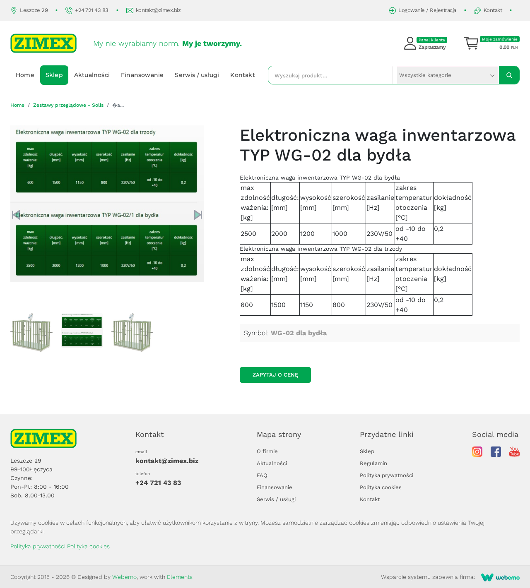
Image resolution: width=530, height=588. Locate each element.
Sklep (54, 75)
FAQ (262, 475)
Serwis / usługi (197, 75)
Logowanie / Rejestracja (427, 10)
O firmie (267, 451)
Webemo (124, 577)
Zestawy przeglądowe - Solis (68, 105)
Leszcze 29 (34, 10)
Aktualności (92, 75)
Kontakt (493, 10)
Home (25, 75)
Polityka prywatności (386, 475)
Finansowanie (142, 75)
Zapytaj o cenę (275, 375)
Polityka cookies (381, 487)
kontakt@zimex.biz (158, 10)
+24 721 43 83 (91, 10)
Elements (180, 577)
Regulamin (373, 463)
